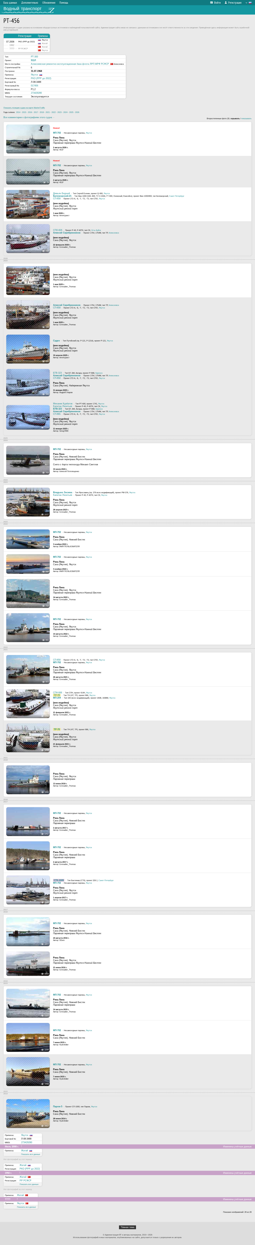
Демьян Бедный (61, 193)
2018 (42, 112)
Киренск (99, 373)
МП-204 (57, 697)
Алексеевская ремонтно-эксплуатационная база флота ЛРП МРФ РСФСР (70, 64)
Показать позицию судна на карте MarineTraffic (24, 108)
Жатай (24, 1150)
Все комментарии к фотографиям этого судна (27, 117)
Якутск (34, 74)
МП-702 (57, 132)
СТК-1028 (59, 880)
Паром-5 (57, 1106)
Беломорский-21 (62, 196)
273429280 (36, 93)
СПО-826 (57, 230)
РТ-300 (34, 56)
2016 (30, 112)
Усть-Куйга (96, 230)
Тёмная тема (127, 1227)
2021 (48, 112)
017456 (34, 85)
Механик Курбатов (63, 403)
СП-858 (57, 198)
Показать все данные (30, 1154)
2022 (54, 112)
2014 (18, 112)
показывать (246, 118)
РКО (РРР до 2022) (41, 78)
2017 (36, 112)
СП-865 (57, 414)
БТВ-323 (57, 373)
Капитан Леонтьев (62, 406)
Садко (56, 340)
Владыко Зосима (62, 492)
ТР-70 (57, 695)
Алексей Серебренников (66, 232)
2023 (59, 112)
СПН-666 (57, 692)
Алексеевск (114, 233)
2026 (77, 112)
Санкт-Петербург (176, 196)
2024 (65, 112)
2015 (24, 112)
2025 (71, 112)
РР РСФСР (25, 1180)
